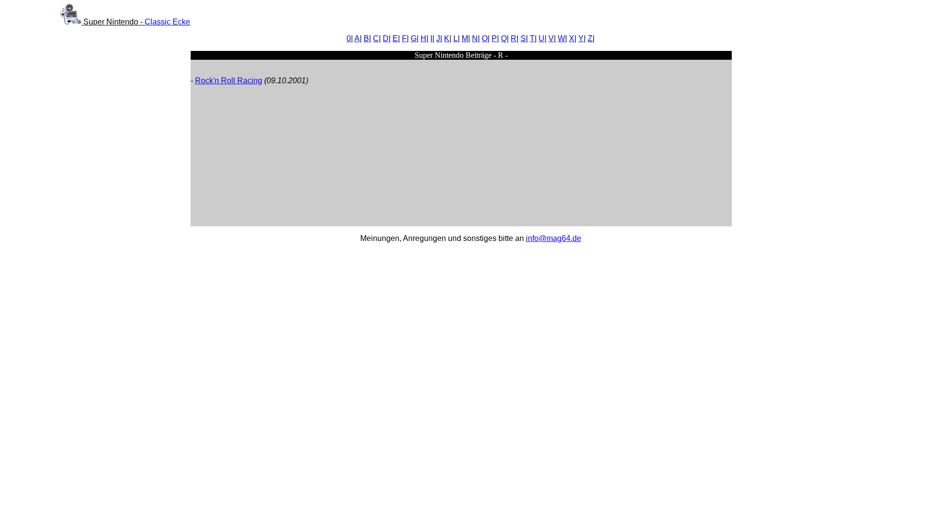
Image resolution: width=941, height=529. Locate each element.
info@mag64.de (553, 238)
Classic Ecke (167, 22)
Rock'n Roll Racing (228, 80)
